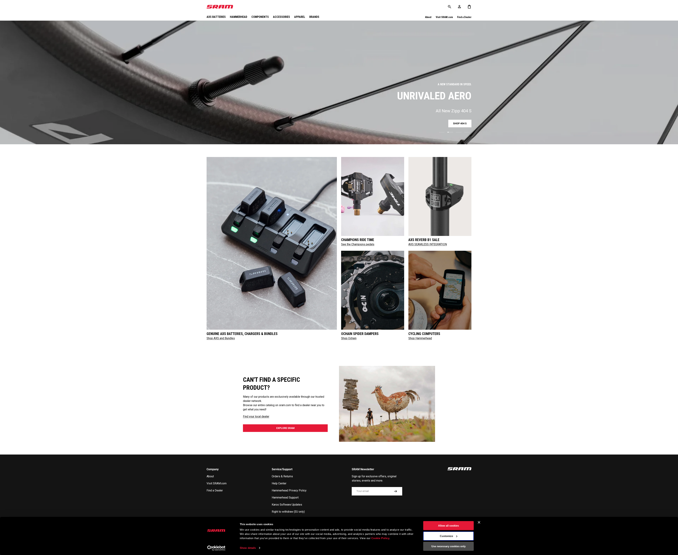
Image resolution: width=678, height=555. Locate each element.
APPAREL (299, 17)
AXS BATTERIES (216, 17)
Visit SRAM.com (444, 17)
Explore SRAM (285, 428)
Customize (446, 536)
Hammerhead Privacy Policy (289, 490)
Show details (248, 547)
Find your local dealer (256, 416)
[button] (469, 7)
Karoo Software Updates (287, 504)
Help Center (279, 483)
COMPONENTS (260, 17)
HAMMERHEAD (238, 17)
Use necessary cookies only (448, 546)
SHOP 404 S (460, 123)
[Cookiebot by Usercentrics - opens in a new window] (216, 548)
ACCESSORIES (281, 17)
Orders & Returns (282, 476)
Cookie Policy (380, 538)
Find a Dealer (464, 17)
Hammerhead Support (285, 497)
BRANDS (314, 17)
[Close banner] (479, 522)
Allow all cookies (448, 525)
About (428, 17)
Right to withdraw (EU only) (288, 511)
